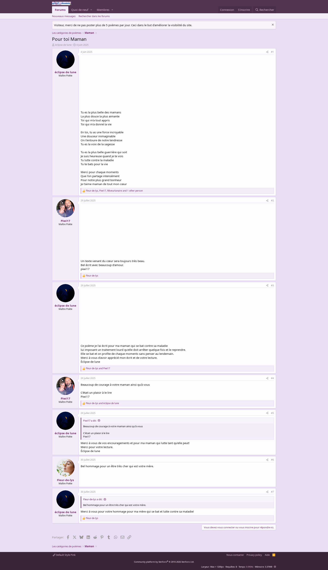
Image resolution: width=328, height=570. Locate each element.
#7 (272, 491)
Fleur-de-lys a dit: (92, 499)
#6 (272, 459)
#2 (272, 200)
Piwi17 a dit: (89, 420)
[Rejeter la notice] (272, 25)
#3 (272, 285)
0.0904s (249, 566)
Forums (60, 10)
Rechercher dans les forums (94, 16)
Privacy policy (254, 555)
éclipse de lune (63, 44)
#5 (272, 413)
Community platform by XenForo (164, 561)
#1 (272, 51)
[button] (91, 9)
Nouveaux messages (64, 16)
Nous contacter (235, 555)
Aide (267, 555)
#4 (272, 378)
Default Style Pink (65, 555)
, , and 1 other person (114, 190)
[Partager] (267, 52)
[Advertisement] (112, 82)
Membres (103, 10)
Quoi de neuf (79, 10)
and (98, 368)
